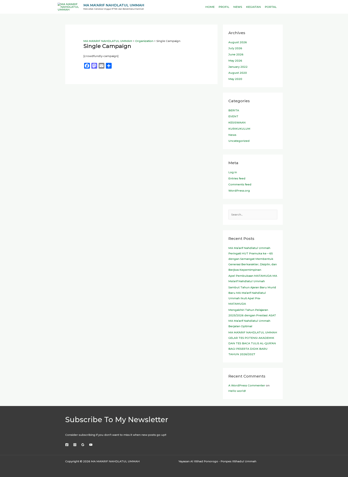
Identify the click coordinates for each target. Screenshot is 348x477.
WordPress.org (239, 190)
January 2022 (238, 66)
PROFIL (224, 7)
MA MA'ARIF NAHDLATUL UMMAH (113, 5)
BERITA (233, 110)
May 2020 (235, 79)
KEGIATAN (253, 7)
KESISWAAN (237, 122)
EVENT (233, 116)
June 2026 (235, 54)
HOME (210, 7)
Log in (232, 172)
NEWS (237, 7)
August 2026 (237, 42)
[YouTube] (90, 444)
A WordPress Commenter (246, 385)
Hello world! (237, 391)
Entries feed (236, 178)
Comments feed (239, 184)
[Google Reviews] (82, 444)
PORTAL (271, 7)
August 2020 (237, 72)
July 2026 (235, 48)
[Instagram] (74, 444)
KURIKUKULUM (239, 128)
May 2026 (235, 60)
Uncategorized (239, 141)
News (232, 135)
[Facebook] (67, 444)
